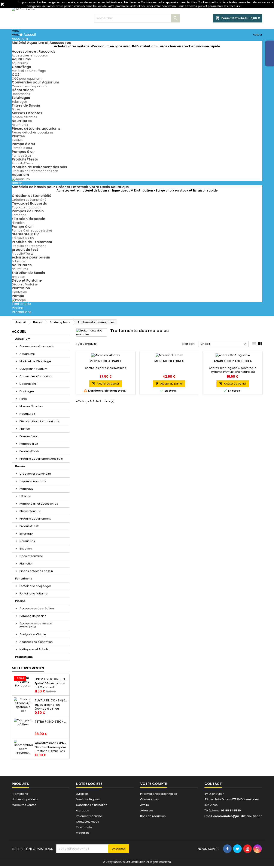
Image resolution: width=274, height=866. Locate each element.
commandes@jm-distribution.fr (237, 816)
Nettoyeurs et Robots (34, 649)
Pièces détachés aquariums (33, 132)
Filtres (16, 109)
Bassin (20, 466)
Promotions (24, 657)
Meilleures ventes (24, 805)
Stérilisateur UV (23, 238)
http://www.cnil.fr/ (252, 6)
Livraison (82, 794)
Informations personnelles (158, 794)
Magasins (82, 833)
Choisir (224, 344)
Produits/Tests (22, 163)
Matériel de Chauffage (29, 71)
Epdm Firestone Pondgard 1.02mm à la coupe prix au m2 (51, 679)
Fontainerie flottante (33, 593)
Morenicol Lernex (169, 361)
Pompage (19, 215)
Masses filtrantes (24, 117)
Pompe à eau (22, 148)
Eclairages (19, 102)
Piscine (20, 601)
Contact (213, 783)
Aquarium (22, 339)
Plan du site (84, 827)
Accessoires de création (36, 608)
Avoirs (144, 805)
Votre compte (153, 783)
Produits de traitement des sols (35, 171)
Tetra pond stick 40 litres (51, 721)
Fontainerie (23, 578)
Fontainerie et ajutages (35, 586)
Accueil (19, 331)
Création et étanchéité (29, 200)
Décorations (21, 94)
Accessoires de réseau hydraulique (35, 625)
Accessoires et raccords (30, 55)
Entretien (18, 277)
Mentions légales (88, 799)
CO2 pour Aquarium (27, 78)
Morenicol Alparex (105, 361)
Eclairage (18, 261)
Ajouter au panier (105, 383)
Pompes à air (21, 155)
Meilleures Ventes (28, 668)
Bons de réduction (153, 816)
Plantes (17, 140)
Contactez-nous (87, 822)
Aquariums (20, 63)
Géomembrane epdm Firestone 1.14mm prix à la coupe (51, 742)
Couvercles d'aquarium (29, 86)
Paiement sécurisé (89, 816)
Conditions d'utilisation (91, 805)
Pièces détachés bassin (36, 571)
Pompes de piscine (32, 616)
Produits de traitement (29, 246)
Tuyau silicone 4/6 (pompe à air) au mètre (51, 700)
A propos (82, 810)
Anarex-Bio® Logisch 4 (233, 361)
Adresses (146, 810)
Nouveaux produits (25, 799)
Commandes (149, 799)
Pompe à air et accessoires (32, 230)
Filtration (18, 223)
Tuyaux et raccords (26, 207)
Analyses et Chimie (32, 634)
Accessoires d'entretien (36, 642)
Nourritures (20, 125)
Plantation (19, 292)
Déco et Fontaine (25, 284)
